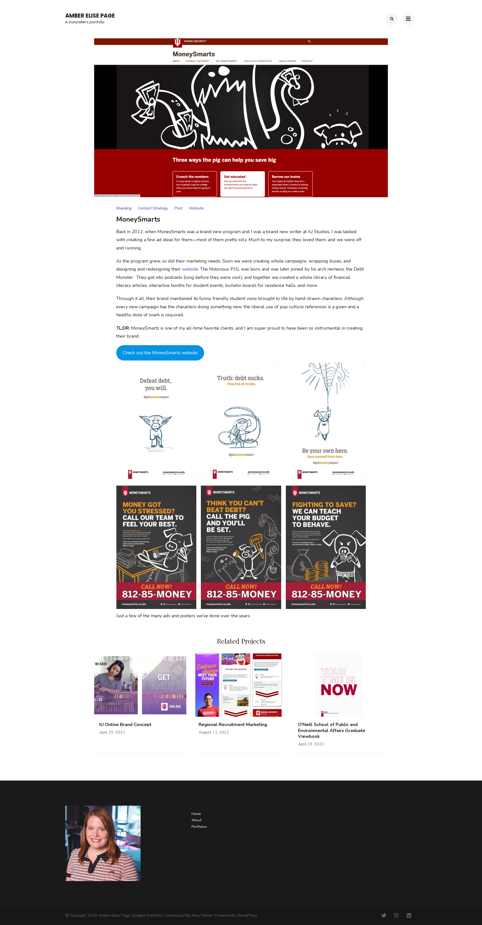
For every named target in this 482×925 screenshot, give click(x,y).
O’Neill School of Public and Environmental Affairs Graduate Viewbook (331, 730)
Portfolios (199, 826)
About (196, 820)
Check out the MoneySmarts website (160, 353)
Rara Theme (202, 915)
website (190, 269)
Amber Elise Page (90, 16)
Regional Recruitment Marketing (233, 725)
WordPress (247, 915)
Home (196, 813)
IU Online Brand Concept (125, 725)
